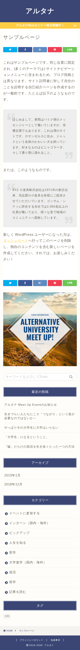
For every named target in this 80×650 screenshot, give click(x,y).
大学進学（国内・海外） (28, 562)
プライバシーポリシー (31, 640)
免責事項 (55, 640)
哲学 (12, 552)
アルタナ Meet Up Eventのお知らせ (30, 404)
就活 (12, 572)
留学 (12, 582)
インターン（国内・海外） (29, 523)
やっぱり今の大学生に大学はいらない (31, 427)
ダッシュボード (15, 240)
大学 (7, 616)
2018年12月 (13, 484)
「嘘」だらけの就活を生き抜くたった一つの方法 (39, 446)
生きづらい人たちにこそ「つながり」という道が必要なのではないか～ (39, 416)
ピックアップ (19, 533)
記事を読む (17, 592)
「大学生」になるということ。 (26, 437)
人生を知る (17, 542)
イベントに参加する (24, 513)
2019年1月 (12, 475)
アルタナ (40, 10)
